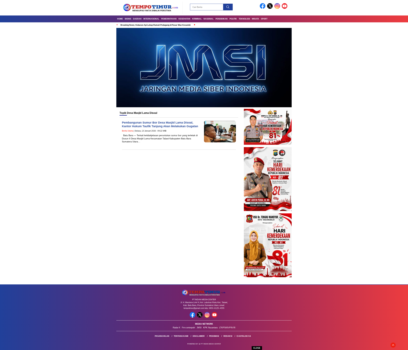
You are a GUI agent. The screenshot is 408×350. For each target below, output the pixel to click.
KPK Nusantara (210, 327)
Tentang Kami (181, 336)
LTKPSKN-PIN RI (227, 327)
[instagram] (277, 8)
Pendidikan (221, 19)
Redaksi (227, 336)
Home (120, 19)
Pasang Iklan (162, 336)
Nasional (209, 19)
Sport (264, 19)
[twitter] (270, 8)
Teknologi (244, 19)
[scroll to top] (393, 345)
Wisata (255, 19)
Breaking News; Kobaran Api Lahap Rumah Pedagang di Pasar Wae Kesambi (155, 25)
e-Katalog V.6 (244, 336)
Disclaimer (199, 336)
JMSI (199, 327)
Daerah (137, 19)
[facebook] (263, 8)
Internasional (151, 19)
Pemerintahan (169, 19)
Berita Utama (127, 131)
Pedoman (214, 336)
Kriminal (197, 19)
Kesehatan (184, 19)
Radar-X (176, 327)
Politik (233, 19)
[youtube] (285, 8)
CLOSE (256, 348)
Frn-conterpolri (188, 327)
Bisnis (128, 19)
